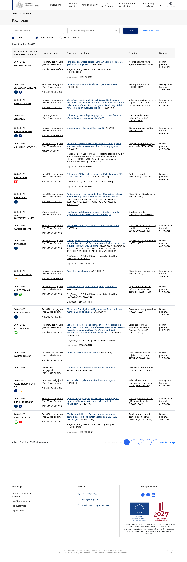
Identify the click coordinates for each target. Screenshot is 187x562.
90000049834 (135, 403)
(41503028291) (74, 427)
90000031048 (135, 130)
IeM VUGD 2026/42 (23, 402)
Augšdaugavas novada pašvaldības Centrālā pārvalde (140, 289)
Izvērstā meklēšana (149, 30)
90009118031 (135, 243)
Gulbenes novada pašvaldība (137, 175)
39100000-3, (85, 251)
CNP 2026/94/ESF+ (23, 131)
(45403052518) (105, 181)
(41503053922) (85, 296)
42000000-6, (110, 201)
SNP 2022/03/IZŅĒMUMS (24, 216)
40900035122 (142, 385)
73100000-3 (73, 87)
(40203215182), (84, 159)
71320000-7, (115, 332)
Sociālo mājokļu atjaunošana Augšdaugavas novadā (92, 286)
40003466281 (148, 146)
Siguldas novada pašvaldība (137, 213)
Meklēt (130, 30)
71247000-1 (99, 311)
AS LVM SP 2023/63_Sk (25, 147)
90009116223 (135, 311)
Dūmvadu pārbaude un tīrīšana (82, 352)
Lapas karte (18, 510)
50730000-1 (73, 228)
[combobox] (93, 31)
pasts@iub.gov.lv (89, 499)
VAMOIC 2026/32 (22, 356)
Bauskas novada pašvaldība (142, 309)
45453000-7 (73, 289)
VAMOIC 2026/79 (22, 229)
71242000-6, (98, 251)
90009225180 (142, 105)
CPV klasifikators (107, 4)
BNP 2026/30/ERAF (23, 312)
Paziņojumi (56, 4)
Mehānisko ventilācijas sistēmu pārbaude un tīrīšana (93, 225)
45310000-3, (85, 248)
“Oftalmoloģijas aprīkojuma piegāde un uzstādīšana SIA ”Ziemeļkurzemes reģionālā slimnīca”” (94, 116)
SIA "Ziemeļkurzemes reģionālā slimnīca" (139, 116)
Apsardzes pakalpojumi (78, 271)
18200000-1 (73, 383)
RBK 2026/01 (20, 197)
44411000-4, (73, 251)
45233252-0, (90, 176)
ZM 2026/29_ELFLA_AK (25, 88)
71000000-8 (108, 107)
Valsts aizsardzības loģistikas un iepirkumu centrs (140, 383)
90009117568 (145, 291)
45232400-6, (119, 245)
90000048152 (147, 214)
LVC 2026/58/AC (22, 328)
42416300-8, (110, 248)
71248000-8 (109, 251)
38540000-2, (110, 199)
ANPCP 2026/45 (22, 290)
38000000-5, (73, 199)
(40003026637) (107, 340)
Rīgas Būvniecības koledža (142, 194)
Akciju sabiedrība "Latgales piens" (99, 424)
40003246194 (135, 120)
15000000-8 (87, 419)
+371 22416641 (89, 493)
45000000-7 (85, 370)
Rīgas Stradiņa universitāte (142, 271)
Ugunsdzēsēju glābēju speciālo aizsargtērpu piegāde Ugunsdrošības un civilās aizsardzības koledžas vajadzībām (93, 401)
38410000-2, (86, 199)
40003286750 (146, 370)
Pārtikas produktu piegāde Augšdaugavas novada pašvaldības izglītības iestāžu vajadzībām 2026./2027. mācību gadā (93, 417)
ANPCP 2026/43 (22, 417)
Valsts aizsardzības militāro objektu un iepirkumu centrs (142, 103)
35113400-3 (86, 403)
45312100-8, (73, 248)
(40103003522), (74, 156)
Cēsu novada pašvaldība (141, 128)
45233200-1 (102, 176)
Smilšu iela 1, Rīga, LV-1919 (95, 505)
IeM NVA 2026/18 (22, 65)
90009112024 (145, 64)
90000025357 (135, 196)
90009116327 (147, 176)
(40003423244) (94, 161)
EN (161, 4)
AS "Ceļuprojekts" (91, 340)
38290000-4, (73, 201)
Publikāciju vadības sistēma (21, 494)
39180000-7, (98, 199)
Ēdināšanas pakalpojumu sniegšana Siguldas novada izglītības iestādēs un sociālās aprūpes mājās (93, 213)
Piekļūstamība (19, 505)
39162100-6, (98, 201)
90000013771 (135, 273)
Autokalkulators (90, 4)
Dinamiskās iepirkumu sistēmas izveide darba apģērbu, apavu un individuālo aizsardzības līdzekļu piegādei (94, 145)
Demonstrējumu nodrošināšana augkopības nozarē (92, 84)
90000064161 (135, 87)
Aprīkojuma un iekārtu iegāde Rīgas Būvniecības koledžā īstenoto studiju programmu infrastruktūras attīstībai (94, 195)
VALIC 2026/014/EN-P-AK (25, 385)
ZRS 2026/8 (19, 119)
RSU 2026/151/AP (23, 274)
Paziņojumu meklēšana (21, 13)
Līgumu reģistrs (73, 4)
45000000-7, (107, 245)
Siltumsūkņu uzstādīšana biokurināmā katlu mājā (91, 367)
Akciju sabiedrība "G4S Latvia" (97, 69)
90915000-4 (105, 352)
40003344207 (135, 332)
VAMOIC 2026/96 (22, 103)
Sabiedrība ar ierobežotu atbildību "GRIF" (103, 153)
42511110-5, (73, 370)
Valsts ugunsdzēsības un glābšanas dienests (141, 400)
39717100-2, (98, 248)
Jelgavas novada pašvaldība (142, 240)
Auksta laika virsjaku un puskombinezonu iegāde (91, 380)
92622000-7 (111, 128)
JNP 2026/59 (20, 244)
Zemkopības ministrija (140, 84)
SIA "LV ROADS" (90, 181)
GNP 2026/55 (20, 177)
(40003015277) (84, 258)
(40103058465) (74, 72)
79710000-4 (97, 64)
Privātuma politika (21, 501)
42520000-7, (85, 201)
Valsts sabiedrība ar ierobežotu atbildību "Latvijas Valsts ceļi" (139, 327)
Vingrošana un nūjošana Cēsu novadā (85, 128)
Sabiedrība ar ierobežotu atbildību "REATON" (92, 257)
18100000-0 (73, 148)
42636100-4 (72, 204)
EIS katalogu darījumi (149, 4)
